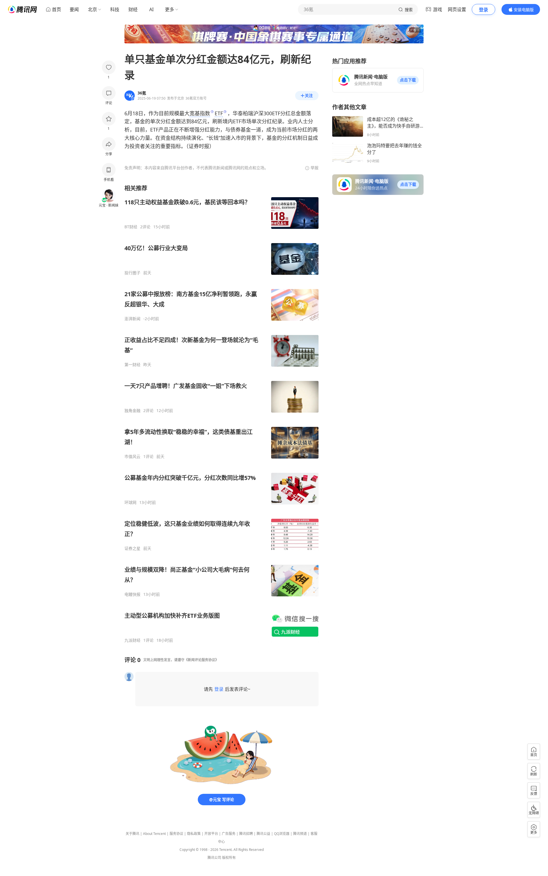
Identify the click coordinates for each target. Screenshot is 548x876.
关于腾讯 (132, 833)
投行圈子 (132, 273)
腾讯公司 (214, 857)
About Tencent (154, 833)
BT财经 (130, 227)
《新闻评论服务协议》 (201, 659)
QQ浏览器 (281, 833)
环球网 (130, 502)
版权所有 (229, 857)
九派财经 (132, 640)
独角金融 (132, 411)
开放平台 (211, 833)
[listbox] (221, 413)
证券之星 (132, 548)
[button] (408, 80)
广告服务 (228, 833)
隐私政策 (194, 833)
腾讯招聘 (246, 833)
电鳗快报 (132, 594)
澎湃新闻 (132, 319)
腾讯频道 (300, 833)
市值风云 (132, 457)
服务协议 (176, 833)
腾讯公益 (263, 833)
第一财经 (132, 365)
